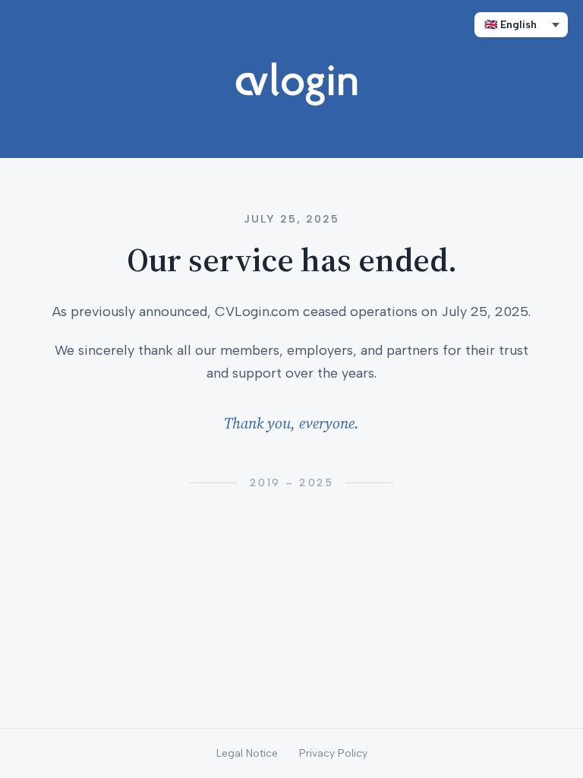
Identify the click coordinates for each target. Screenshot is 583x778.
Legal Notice (247, 753)
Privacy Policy (333, 753)
